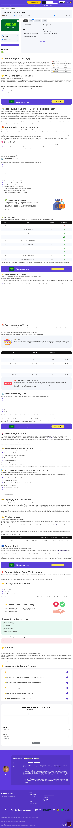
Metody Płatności (48, 5)
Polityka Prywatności (33, 794)
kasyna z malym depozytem (62, 550)
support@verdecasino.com (11, 591)
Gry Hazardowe (22, 5)
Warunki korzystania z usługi (31, 825)
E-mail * (31, 712)
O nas (30, 792)
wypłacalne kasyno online (19, 60)
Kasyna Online (10, 5)
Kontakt (30, 801)
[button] (3, 305)
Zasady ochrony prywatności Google (21, 825)
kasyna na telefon (49, 437)
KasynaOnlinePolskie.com (61, 766)
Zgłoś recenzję (35, 742)
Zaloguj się (62, 2)
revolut (56, 524)
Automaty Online (34, 5)
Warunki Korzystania (33, 796)
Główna (2, 8)
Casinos (7, 8)
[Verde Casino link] (10, 25)
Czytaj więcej (25, 782)
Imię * (4, 712)
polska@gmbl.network (49, 795)
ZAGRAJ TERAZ (57, 101)
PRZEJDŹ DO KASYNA (10, 44)
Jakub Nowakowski (14, 15)
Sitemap (30, 799)
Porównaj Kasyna (34, 2)
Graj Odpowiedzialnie (33, 797)
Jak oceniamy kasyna (33, 803)
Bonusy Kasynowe (61, 5)
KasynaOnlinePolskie (35, 818)
